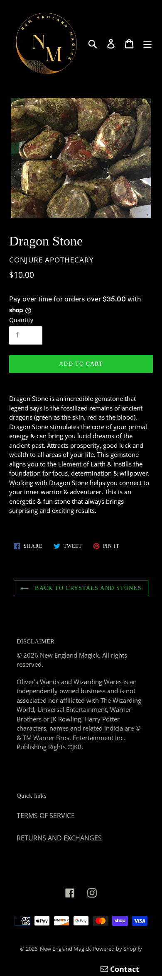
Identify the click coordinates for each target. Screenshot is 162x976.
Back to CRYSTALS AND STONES (87, 588)
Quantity (21, 320)
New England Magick (65, 948)
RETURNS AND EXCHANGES (59, 837)
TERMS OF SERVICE (46, 815)
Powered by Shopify (117, 948)
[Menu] (147, 43)
